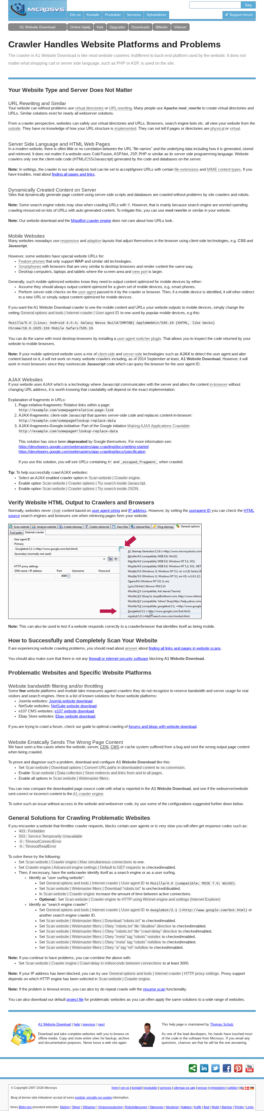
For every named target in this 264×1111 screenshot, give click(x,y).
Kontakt (93, 15)
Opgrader (117, 27)
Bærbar (227, 1107)
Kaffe (197, 1107)
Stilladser (89, 1107)
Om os (75, 15)
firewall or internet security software (118, 659)
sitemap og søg (184, 1088)
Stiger (76, 1107)
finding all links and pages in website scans (185, 648)
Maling (65, 1107)
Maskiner (172, 1107)
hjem (115, 1088)
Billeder (162, 27)
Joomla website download (70, 701)
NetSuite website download (73, 706)
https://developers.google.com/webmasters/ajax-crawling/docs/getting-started (83, 447)
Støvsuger (157, 1107)
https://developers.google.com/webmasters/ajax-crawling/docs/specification (82, 452)
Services (134, 15)
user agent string (106, 511)
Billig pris (25, 1107)
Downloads (140, 27)
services (165, 1088)
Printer (239, 1107)
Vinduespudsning (110, 1107)
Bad (206, 1107)
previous (89, 1024)
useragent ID (200, 511)
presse (202, 1088)
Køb (100, 27)
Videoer (180, 27)
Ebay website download (75, 716)
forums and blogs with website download (162, 727)
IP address (137, 511)
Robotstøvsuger (136, 1107)
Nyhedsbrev (156, 15)
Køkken (186, 1107)
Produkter (113, 15)
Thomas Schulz (222, 1024)
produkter (151, 1088)
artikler (233, 1088)
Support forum (241, 15)
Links (250, 1107)
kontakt (137, 1088)
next (101, 1024)
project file (75, 999)
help (77, 1024)
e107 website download (74, 711)
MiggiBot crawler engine (91, 221)
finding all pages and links (73, 174)
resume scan (154, 989)
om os (125, 1088)
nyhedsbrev (217, 1088)
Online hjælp (80, 27)
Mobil (215, 1107)
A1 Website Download (37, 27)
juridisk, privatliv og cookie (93, 1097)
